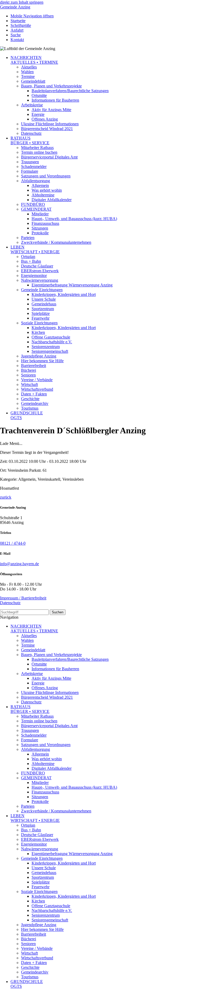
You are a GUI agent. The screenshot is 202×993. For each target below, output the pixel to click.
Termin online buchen (39, 152)
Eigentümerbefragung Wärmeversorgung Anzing (72, 285)
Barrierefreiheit (33, 365)
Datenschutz (31, 133)
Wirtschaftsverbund (37, 389)
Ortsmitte (39, 95)
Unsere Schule (44, 299)
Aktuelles (29, 67)
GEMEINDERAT (36, 209)
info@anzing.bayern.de (19, 564)
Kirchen (38, 332)
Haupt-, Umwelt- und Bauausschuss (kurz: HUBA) (74, 218)
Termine (28, 76)
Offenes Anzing (45, 119)
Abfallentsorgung (35, 180)
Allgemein (40, 185)
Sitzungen (40, 228)
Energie (38, 114)
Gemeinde (15, 7)
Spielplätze (41, 313)
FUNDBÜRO (33, 204)
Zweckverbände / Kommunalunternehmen (56, 242)
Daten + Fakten (34, 394)
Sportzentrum (43, 308)
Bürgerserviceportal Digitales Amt (49, 157)
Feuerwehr (40, 318)
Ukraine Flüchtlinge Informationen (50, 124)
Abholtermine (43, 195)
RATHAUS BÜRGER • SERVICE (30, 140)
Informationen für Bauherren (55, 100)
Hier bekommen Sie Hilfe (42, 361)
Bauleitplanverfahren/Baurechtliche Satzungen (70, 90)
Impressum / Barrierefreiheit (23, 598)
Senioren (28, 375)
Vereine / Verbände (37, 380)
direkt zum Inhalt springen (21, 2)
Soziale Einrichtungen (39, 323)
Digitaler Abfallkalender (52, 199)
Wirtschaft (29, 384)
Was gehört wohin (47, 190)
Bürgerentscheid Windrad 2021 (47, 128)
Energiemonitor (34, 275)
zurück (5, 497)
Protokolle (40, 233)
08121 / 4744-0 (13, 543)
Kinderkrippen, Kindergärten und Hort (64, 294)
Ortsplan (28, 256)
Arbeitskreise (32, 105)
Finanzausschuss (45, 223)
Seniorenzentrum (46, 346)
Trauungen (30, 162)
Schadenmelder (34, 166)
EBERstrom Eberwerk (40, 271)
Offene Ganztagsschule (51, 337)
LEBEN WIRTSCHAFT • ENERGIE (35, 249)
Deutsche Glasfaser (37, 266)
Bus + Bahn (31, 261)
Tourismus (29, 408)
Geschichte (30, 398)
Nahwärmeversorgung (39, 280)
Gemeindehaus (44, 304)
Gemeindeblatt (33, 81)
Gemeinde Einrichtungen (42, 289)
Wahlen (27, 71)
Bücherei (28, 370)
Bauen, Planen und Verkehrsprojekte (51, 86)
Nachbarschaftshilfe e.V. (52, 342)
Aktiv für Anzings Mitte (51, 109)
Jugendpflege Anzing (38, 356)
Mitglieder (40, 214)
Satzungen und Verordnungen (45, 176)
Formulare (29, 171)
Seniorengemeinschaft (50, 351)
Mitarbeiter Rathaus (37, 147)
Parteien (27, 237)
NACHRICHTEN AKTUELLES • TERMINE (34, 59)
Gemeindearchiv (34, 403)
